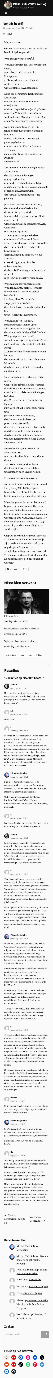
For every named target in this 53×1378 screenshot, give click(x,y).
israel (30, 655)
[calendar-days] (4, 27)
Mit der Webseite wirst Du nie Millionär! (21, 628)
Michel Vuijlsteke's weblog (29, 4)
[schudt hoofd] (13, 24)
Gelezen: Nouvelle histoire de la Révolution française (32, 1304)
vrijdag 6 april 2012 (17, 1101)
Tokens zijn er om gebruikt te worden (32, 1260)
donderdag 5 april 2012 (19, 688)
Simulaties (22, 1250)
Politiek (9, 34)
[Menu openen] (5, 13)
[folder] (4, 33)
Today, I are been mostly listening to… (21, 641)
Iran (22, 655)
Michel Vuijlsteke (18, 773)
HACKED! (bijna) (38, 1286)
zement (13, 684)
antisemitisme (11, 655)
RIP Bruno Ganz (11, 616)
